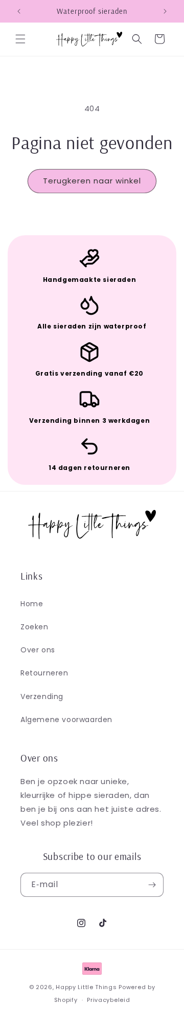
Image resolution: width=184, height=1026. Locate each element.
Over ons (37, 650)
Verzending (41, 696)
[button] (20, 39)
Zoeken (34, 627)
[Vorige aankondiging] (19, 11)
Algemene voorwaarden (66, 719)
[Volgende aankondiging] (165, 11)
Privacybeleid (108, 1000)
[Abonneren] (152, 885)
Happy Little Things (86, 987)
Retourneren (44, 673)
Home (31, 604)
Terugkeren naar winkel (92, 180)
